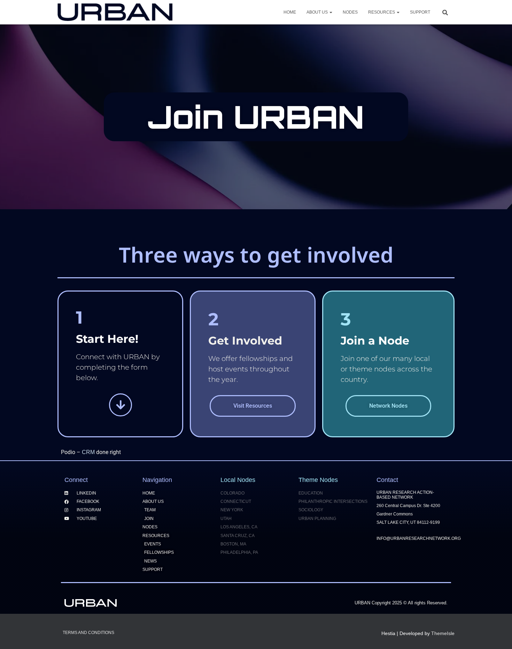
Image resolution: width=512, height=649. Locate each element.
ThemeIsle (443, 633)
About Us (318, 12)
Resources (382, 12)
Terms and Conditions (88, 632)
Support (420, 12)
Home (290, 12)
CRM (88, 452)
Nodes (350, 12)
